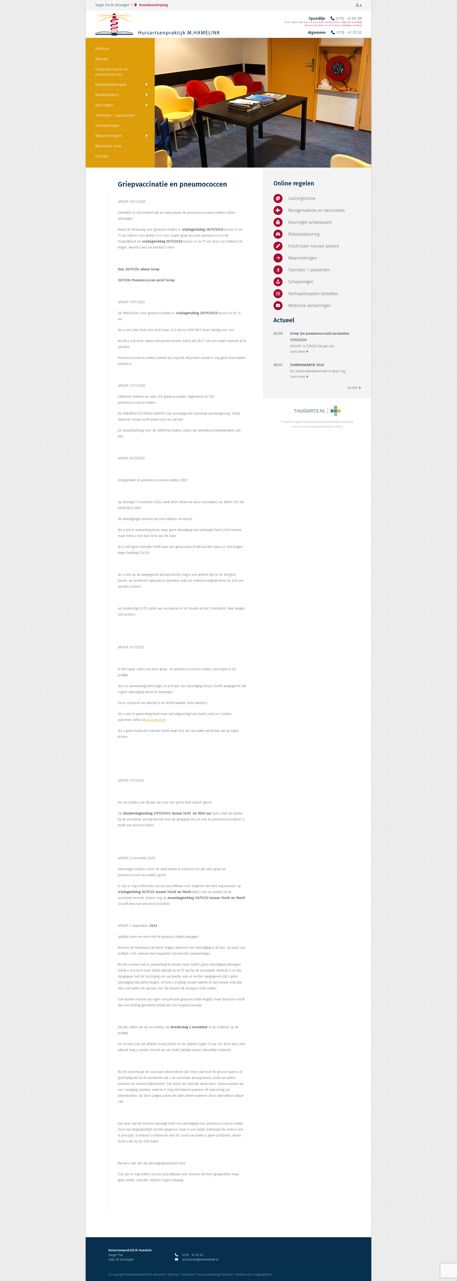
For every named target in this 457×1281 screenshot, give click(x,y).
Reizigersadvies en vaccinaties (316, 210)
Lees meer (298, 352)
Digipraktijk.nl (263, 1274)
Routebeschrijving (153, 5)
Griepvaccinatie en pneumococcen (111, 72)
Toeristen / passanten (115, 115)
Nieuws (101, 58)
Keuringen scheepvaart (310, 222)
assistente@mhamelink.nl (200, 1259)
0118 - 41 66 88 (349, 18)
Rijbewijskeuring (303, 234)
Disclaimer (188, 1274)
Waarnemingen (108, 135)
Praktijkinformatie (110, 84)
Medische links (108, 146)
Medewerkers (107, 94)
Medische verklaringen (309, 305)
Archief (353, 388)
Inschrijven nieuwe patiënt (313, 246)
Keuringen (104, 105)
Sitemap (173, 1274)
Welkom (102, 48)
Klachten (227, 1274)
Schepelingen (107, 125)
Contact (102, 156)
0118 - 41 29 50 (349, 32)
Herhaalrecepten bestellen (313, 293)
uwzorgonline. (156, 720)
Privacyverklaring (208, 1274)
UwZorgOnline (301, 198)
